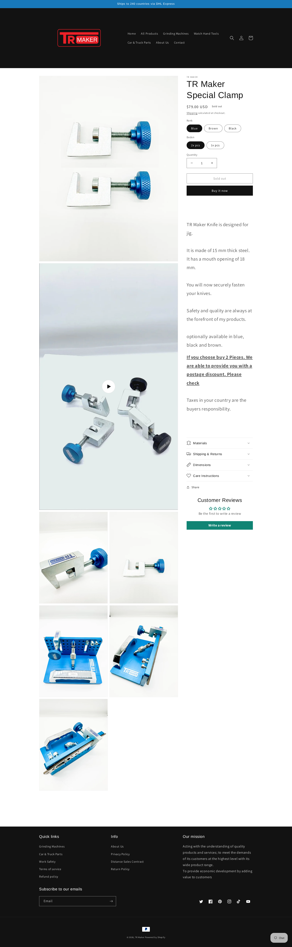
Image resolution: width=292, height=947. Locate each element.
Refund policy (48, 876)
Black (233, 128)
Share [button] (195, 487)
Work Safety (47, 861)
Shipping (192, 112)
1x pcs (215, 145)
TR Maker (139, 937)
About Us (117, 846)
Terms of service (50, 869)
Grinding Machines (52, 846)
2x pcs (195, 145)
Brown (213, 128)
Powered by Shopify (155, 937)
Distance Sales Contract (127, 861)
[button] (232, 38)
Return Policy (120, 869)
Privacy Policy (120, 854)
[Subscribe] (111, 901)
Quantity (192, 154)
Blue (194, 128)
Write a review (219, 525)
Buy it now (220, 191)
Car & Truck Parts (50, 854)
